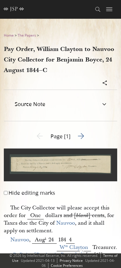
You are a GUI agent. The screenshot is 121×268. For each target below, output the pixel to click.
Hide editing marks (32, 193)
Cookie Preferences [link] (67, 265)
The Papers (27, 35)
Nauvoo (65, 223)
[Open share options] (105, 83)
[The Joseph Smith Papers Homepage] (14, 9)
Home (9, 35)
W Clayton (74, 247)
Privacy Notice (71, 260)
